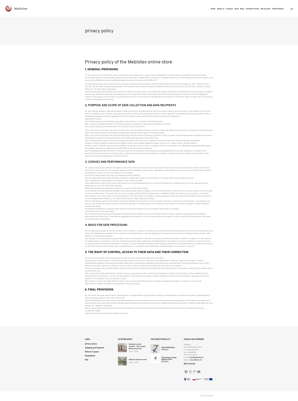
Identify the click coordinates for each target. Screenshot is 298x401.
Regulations (90, 356)
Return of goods (92, 352)
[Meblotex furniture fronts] (122, 361)
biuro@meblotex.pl (196, 357)
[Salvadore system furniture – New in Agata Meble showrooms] (122, 347)
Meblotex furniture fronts (138, 360)
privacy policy (91, 344)
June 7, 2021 (134, 362)
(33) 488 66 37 (196, 360)
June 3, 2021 (134, 351)
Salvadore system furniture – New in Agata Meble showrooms (137, 346)
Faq (86, 360)
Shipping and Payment (94, 348)
